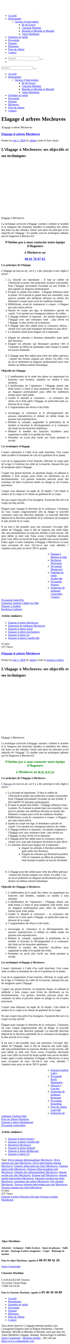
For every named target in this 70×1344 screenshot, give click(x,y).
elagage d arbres (55, 660)
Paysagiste (13, 40)
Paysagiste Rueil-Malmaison (57, 1079)
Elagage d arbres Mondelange (17, 1122)
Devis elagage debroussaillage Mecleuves (30, 1159)
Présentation (14, 18)
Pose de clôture (16, 49)
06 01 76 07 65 (35, 259)
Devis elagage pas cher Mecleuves (30, 1161)
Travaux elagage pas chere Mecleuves (21, 1187)
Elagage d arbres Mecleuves (20, 134)
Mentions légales (32, 1338)
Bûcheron (13, 46)
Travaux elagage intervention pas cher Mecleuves (40, 1184)
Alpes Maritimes (30, 34)
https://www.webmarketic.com (17, 1341)
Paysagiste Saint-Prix (12, 600)
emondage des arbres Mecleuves (31, 1181)
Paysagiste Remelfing (56, 1102)
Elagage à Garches (56, 1087)
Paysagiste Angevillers (13, 1125)
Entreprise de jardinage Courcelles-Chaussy (58, 592)
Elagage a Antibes (11, 606)
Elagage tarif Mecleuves (45, 1175)
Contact (12, 52)
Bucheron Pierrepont (56, 562)
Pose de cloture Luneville (59, 1108)
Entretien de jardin (18, 37)
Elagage (12, 43)
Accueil (12, 15)
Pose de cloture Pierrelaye (15, 1119)
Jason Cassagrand (10, 1266)
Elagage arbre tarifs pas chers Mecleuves (36, 1166)
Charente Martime (31, 27)
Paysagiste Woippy (56, 583)
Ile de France (29, 24)
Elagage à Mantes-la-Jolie (59, 556)
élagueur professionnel (37, 801)
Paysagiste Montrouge (57, 568)
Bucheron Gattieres (11, 609)
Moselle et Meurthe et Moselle (38, 30)
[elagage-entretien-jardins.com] (34, 9)
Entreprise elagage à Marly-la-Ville (20, 603)
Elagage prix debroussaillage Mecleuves (35, 1172)
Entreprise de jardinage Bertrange (58, 1094)
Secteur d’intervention (27, 21)
